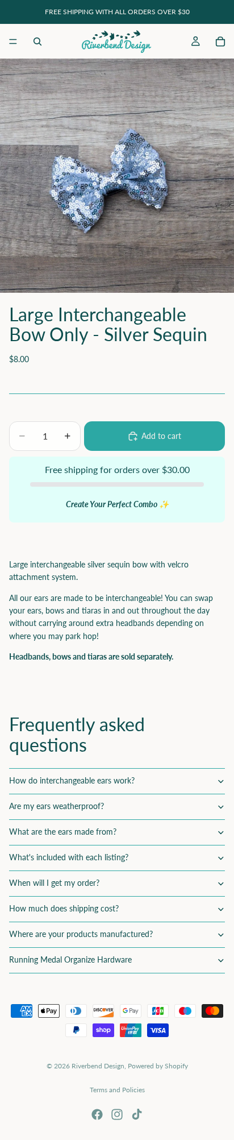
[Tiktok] (137, 1114)
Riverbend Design (98, 1066)
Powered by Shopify (158, 1066)
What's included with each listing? (68, 857)
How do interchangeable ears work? (72, 780)
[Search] (37, 41)
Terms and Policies (117, 1089)
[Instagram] (117, 1114)
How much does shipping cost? (64, 908)
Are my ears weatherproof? (56, 806)
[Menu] (13, 41)
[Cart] (220, 41)
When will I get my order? (54, 883)
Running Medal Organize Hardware (70, 959)
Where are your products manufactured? (81, 934)
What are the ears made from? (62, 831)
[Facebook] (97, 1114)
